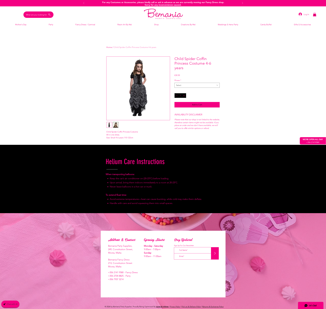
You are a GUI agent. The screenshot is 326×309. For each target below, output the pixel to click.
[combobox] (197, 85)
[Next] (242, 3)
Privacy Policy (175, 306)
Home (109, 47)
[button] (314, 14)
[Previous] (83, 3)
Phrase (177, 80)
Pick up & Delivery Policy (191, 306)
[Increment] (184, 95)
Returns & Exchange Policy (213, 306)
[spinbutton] (180, 95)
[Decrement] (176, 95)
